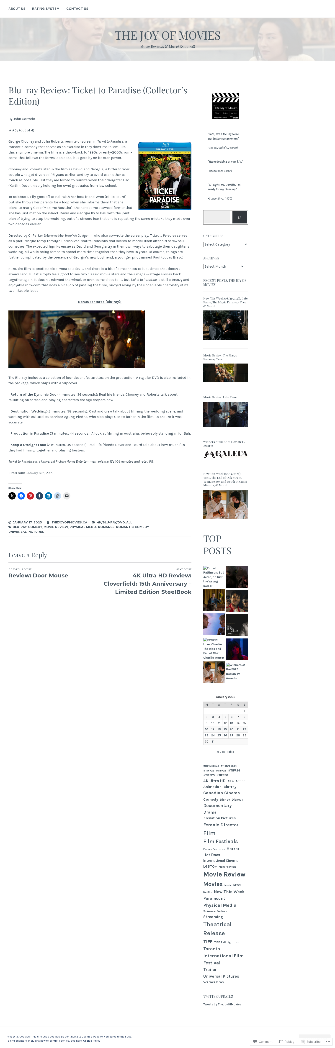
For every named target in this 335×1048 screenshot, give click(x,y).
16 (206, 729)
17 (212, 729)
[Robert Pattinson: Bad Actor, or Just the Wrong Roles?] (214, 577)
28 (238, 735)
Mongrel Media (227, 866)
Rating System (45, 8)
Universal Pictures (26, 531)
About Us (17, 8)
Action (240, 781)
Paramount (214, 898)
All (129, 522)
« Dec (221, 751)
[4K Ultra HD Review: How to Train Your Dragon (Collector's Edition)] (237, 577)
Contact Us (77, 8)
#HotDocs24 (229, 765)
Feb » (230, 751)
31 (212, 741)
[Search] (239, 217)
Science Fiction (215, 911)
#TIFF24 (234, 770)
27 (231, 735)
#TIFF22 (208, 770)
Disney (225, 800)
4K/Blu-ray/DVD (111, 522)
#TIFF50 (222, 775)
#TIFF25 (209, 775)
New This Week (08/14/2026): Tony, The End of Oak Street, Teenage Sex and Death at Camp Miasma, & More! (225, 479)
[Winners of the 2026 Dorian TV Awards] (225, 460)
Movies (213, 884)
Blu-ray (20, 527)
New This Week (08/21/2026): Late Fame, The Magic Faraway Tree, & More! (225, 302)
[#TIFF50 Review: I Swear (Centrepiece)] (214, 600)
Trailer (210, 969)
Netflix (207, 892)
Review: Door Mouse (38, 573)
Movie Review (56, 527)
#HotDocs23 (211, 765)
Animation (212, 786)
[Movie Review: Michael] (237, 601)
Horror (233, 848)
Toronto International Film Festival (223, 955)
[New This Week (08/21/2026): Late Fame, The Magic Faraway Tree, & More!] (225, 341)
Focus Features (214, 849)
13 (231, 723)
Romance (106, 527)
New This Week (229, 891)
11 (219, 723)
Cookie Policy (91, 1040)
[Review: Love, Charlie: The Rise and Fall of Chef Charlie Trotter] (214, 649)
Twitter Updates (218, 996)
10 (212, 723)
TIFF (207, 941)
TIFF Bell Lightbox (226, 942)
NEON (237, 885)
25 (219, 735)
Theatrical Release (217, 929)
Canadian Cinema (221, 792)
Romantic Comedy (132, 527)
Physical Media (83, 527)
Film (209, 833)
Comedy (35, 527)
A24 (230, 781)
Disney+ (237, 799)
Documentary (217, 805)
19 (225, 729)
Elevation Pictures (219, 818)
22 (244, 729)
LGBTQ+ (210, 866)
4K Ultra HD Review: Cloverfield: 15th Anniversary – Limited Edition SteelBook (147, 581)
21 (238, 729)
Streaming (213, 917)
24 (213, 735)
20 (231, 729)
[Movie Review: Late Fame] (225, 428)
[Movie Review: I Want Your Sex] (214, 625)
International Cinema (220, 860)
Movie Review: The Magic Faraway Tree (220, 357)
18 (219, 729)
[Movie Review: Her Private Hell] (237, 650)
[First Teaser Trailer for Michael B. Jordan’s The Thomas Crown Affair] (237, 626)
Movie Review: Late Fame (220, 397)
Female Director (221, 825)
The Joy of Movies (168, 35)
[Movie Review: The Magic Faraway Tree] (225, 383)
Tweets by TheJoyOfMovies (222, 1004)
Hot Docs (211, 855)
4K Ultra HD (214, 781)
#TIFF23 (221, 770)
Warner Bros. (214, 982)
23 (207, 735)
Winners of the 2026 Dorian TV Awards (224, 444)
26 (225, 735)
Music (228, 885)
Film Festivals (220, 841)
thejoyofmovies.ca (69, 522)
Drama (209, 812)
